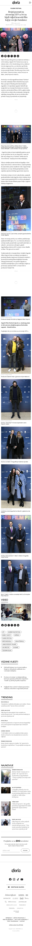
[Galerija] (16, 41)
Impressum (9, 918)
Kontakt (22, 921)
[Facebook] (10, 879)
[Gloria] (16, 2)
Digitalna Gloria (17, 887)
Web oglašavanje (8, 919)
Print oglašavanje (12, 921)
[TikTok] (18, 879)
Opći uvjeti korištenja (21, 919)
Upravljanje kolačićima (16, 925)
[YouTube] (22, 879)
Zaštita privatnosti (19, 918)
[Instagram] (14, 879)
